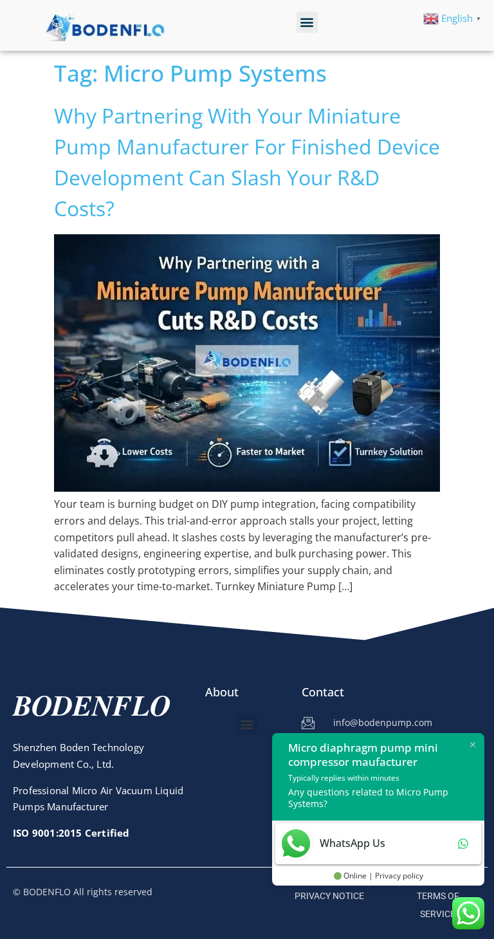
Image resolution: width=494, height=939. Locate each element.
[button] (307, 22)
